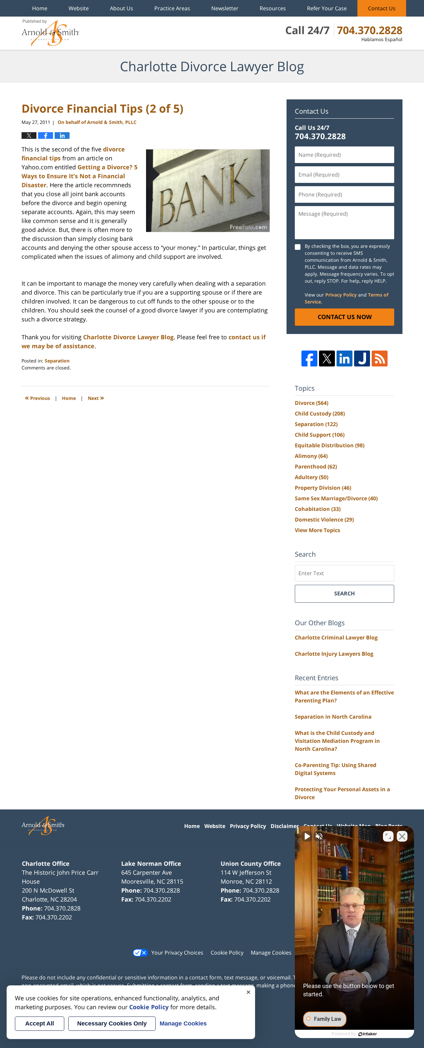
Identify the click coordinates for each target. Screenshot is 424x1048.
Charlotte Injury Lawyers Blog (334, 653)
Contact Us (382, 8)
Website (79, 8)
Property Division (323, 487)
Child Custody (320, 413)
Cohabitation (318, 509)
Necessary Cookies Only (112, 1023)
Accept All (39, 1023)
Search (344, 593)
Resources (273, 8)
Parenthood (316, 466)
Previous (37, 397)
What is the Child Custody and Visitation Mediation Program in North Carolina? (337, 740)
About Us (121, 8)
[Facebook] (309, 358)
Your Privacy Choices (177, 952)
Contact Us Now (345, 317)
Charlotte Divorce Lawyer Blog (50, 33)
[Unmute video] (306, 836)
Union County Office (251, 863)
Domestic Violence (324, 519)
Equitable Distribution (329, 445)
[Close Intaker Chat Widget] (402, 836)
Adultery (311, 477)
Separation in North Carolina (333, 716)
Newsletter (224, 8)
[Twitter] (327, 358)
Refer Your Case (327, 8)
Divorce (311, 403)
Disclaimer (285, 826)
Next (96, 397)
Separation (57, 361)
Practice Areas (172, 8)
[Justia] (362, 358)
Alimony (311, 456)
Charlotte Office (46, 863)
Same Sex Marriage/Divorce (336, 498)
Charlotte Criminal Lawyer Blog (336, 637)
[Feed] (380, 358)
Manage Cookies (271, 952)
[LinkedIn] (344, 358)
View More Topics (317, 530)
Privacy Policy (341, 295)
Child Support (319, 434)
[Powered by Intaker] (368, 1034)
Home (39, 8)
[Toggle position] (388, 836)
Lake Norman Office (151, 863)
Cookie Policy (227, 952)
